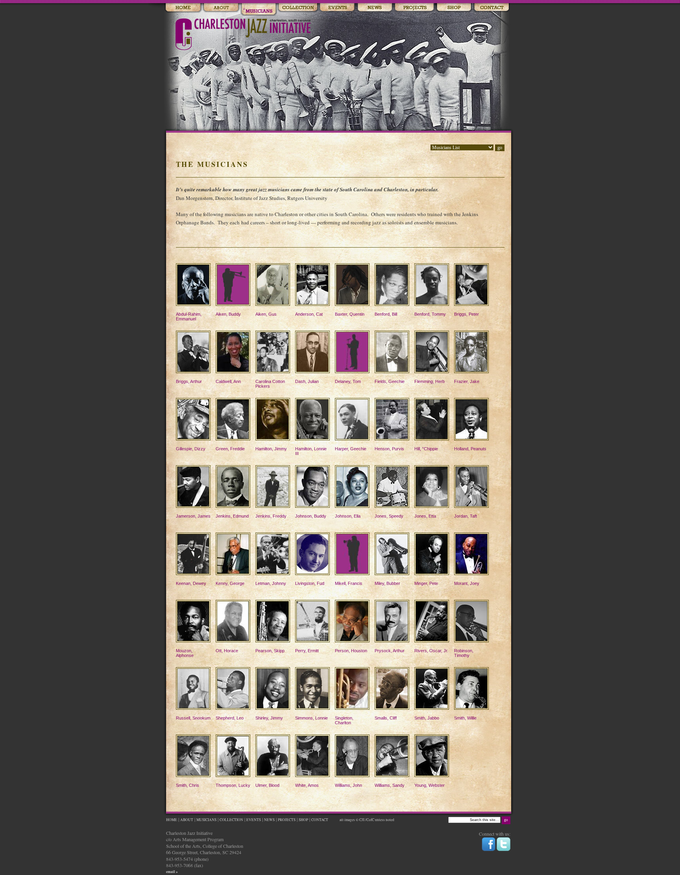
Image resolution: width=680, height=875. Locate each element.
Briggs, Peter (466, 314)
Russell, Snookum (193, 718)
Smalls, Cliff (386, 718)
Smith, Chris (187, 785)
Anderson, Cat (309, 314)
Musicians (258, 8)
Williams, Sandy (390, 785)
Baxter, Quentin (349, 314)
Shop (453, 8)
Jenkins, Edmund (232, 516)
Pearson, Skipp (270, 650)
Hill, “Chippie (426, 448)
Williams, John (348, 785)
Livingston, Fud (309, 583)
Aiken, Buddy (228, 314)
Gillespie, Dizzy (190, 448)
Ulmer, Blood (267, 785)
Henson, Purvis (389, 448)
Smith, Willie (465, 718)
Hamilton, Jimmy (271, 448)
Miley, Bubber (387, 583)
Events (337, 8)
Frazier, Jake (466, 381)
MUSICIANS (206, 819)
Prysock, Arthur (390, 650)
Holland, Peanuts (470, 448)
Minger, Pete (426, 583)
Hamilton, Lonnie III (311, 451)
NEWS (269, 819)
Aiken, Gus (266, 314)
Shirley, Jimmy (269, 718)
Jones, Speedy (389, 516)
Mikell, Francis (348, 583)
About (221, 8)
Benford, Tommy (430, 314)
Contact (491, 8)
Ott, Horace (227, 650)
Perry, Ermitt (307, 650)
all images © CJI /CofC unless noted (366, 819)
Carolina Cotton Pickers (270, 383)
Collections (297, 8)
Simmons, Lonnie (311, 718)
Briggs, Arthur (189, 381)
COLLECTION (231, 819)
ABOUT (186, 819)
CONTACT (320, 819)
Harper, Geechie (350, 448)
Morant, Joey (466, 583)
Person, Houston (351, 650)
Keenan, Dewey (191, 583)
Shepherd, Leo (230, 718)
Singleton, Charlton (344, 720)
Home (183, 8)
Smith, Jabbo (426, 718)
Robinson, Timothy (463, 653)
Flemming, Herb (429, 381)
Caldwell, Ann (228, 381)
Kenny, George (230, 583)
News (375, 8)
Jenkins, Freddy (270, 516)
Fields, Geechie (390, 381)
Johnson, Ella (347, 516)
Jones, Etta (425, 516)
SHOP (303, 819)
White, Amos (307, 785)
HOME (171, 819)
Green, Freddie (230, 448)
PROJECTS (287, 819)
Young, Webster (429, 785)
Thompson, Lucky (233, 785)
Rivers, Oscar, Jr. (431, 650)
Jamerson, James (193, 516)
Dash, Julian (307, 381)
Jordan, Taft (465, 516)
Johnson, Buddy (310, 516)
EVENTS (253, 819)
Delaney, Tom (348, 381)
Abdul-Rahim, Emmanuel (188, 316)
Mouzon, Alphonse (185, 653)
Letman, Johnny (270, 583)
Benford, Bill (386, 314)
